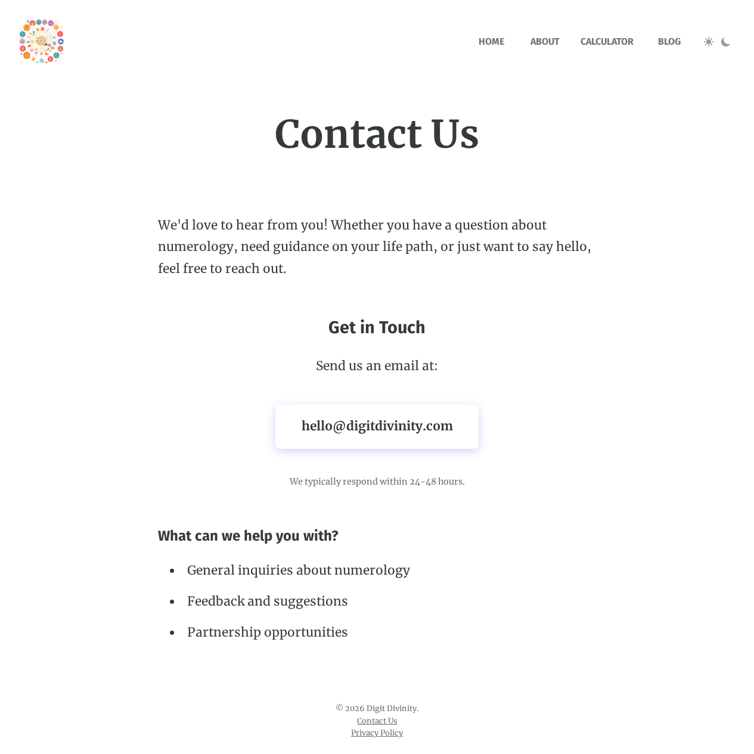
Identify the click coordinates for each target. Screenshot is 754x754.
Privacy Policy (377, 732)
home (491, 41)
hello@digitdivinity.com (377, 426)
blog (669, 41)
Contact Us (377, 720)
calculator (607, 41)
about (545, 41)
